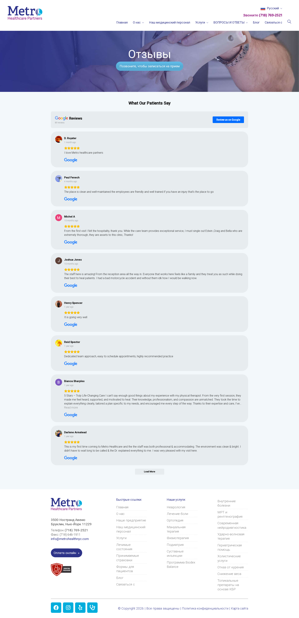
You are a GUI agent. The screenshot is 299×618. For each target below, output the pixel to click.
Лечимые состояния (124, 547)
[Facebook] (56, 607)
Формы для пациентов (125, 569)
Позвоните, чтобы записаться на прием (150, 66)
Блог (119, 578)
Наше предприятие (131, 520)
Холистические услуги (229, 558)
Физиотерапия (178, 538)
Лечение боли (177, 514)
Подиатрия (175, 545)
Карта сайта (239, 608)
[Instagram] (68, 607)
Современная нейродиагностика (232, 525)
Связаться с (125, 584)
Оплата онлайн (65, 553)
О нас (120, 514)
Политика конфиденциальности (205, 608)
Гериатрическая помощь (230, 547)
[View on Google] (58, 139)
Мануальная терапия (176, 529)
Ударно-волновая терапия (231, 536)
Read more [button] (71, 407)
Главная (122, 507)
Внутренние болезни (227, 503)
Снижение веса (229, 574)
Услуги (121, 538)
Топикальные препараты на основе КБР (228, 585)
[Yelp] (80, 607)
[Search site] (289, 22)
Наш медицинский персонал (130, 529)
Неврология (176, 507)
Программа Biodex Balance (181, 564)
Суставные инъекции (175, 553)
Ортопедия (175, 520)
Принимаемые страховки (127, 558)
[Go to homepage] (25, 13)
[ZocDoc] (92, 607)
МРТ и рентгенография (230, 514)
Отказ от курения (231, 567)
